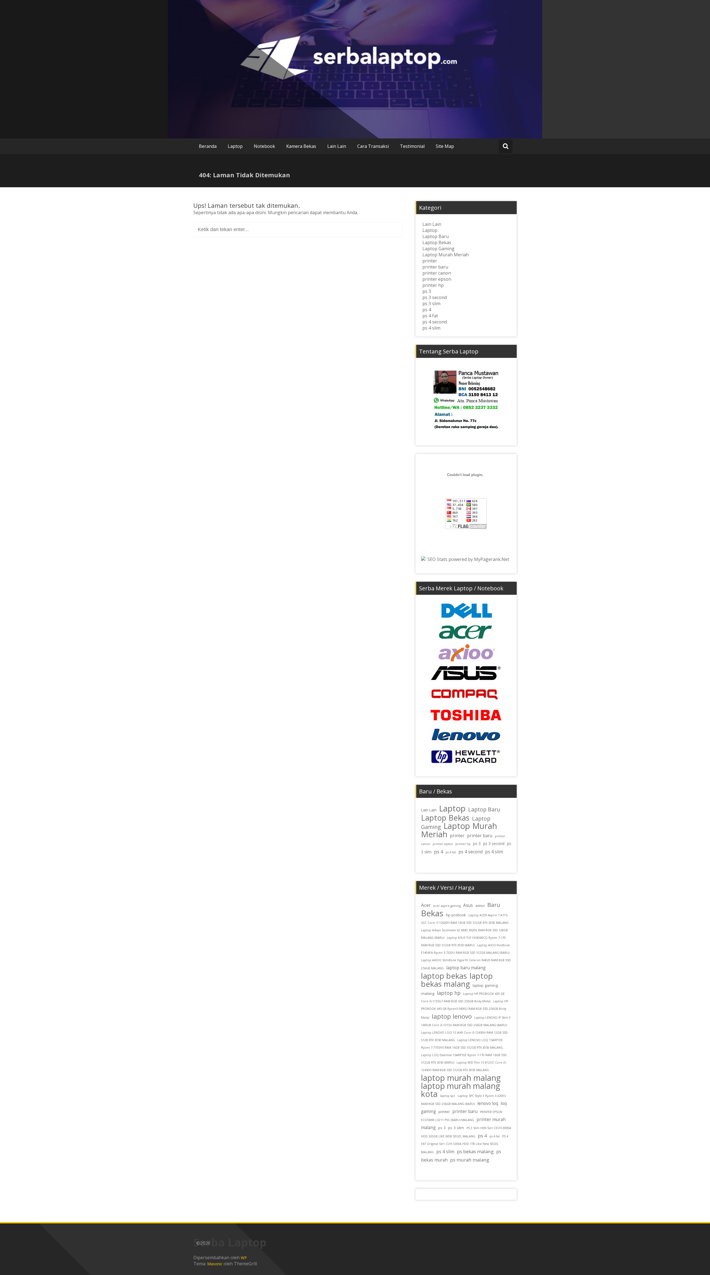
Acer (426, 905)
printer (429, 261)
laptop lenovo (452, 1016)
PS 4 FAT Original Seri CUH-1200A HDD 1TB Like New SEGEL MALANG (464, 1144)
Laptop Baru (435, 236)
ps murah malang (469, 1160)
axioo (480, 905)
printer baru (435, 267)
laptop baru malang (466, 968)
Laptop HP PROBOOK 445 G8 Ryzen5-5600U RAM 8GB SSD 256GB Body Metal (464, 1009)
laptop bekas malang (457, 980)
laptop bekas (444, 976)
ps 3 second (434, 297)
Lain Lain (336, 146)
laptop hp (449, 993)
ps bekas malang (475, 1151)
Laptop (235, 146)
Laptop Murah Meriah (445, 255)
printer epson (436, 279)
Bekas (432, 913)
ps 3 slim (431, 303)
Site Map (445, 146)
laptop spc (447, 1096)
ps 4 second (434, 322)
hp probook (456, 914)
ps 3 (426, 291)
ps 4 (426, 310)
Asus (468, 905)
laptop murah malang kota (460, 1090)
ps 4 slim (431, 328)
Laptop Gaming (438, 249)
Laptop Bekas (436, 242)
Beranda (208, 146)
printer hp (433, 285)
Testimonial (412, 146)
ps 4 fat (430, 316)
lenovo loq (487, 1103)
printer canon (436, 273)
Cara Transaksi (373, 146)
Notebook (264, 146)
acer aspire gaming (447, 906)
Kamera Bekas (301, 146)
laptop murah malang (461, 1077)
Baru (493, 905)
